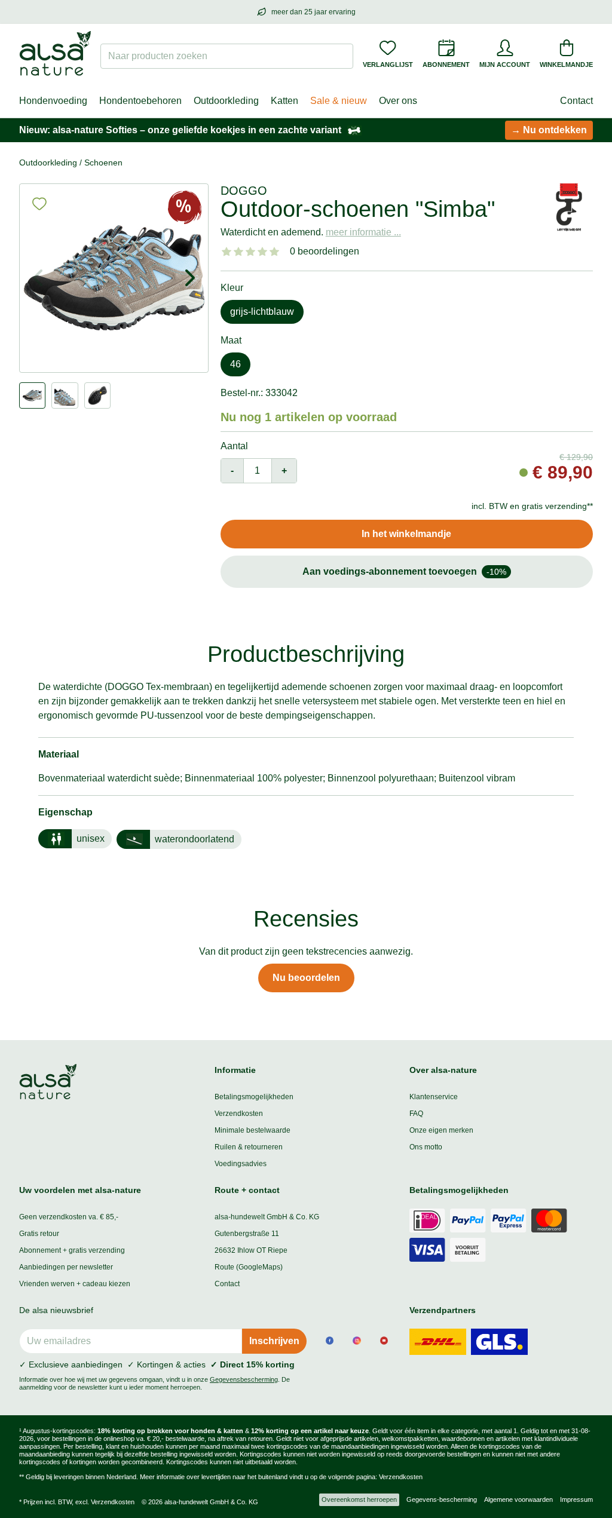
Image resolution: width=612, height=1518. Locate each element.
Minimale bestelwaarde (252, 1130)
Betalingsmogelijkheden (254, 1097)
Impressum (576, 1499)
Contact (576, 101)
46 (235, 364)
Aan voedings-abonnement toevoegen (404, 571)
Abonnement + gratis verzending (72, 1250)
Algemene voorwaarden (518, 1499)
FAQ (416, 1113)
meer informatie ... (363, 232)
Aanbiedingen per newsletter (66, 1267)
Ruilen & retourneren (249, 1147)
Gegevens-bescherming (441, 1499)
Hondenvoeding (53, 101)
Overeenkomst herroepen (359, 1499)
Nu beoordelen (306, 978)
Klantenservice (433, 1097)
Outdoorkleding (226, 101)
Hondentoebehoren (140, 101)
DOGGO (244, 190)
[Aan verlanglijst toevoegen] (39, 204)
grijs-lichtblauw (262, 311)
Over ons (398, 101)
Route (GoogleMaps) (249, 1267)
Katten (284, 101)
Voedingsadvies (241, 1164)
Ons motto (425, 1147)
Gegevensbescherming (244, 1379)
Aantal (234, 446)
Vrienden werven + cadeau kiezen (74, 1284)
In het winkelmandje (406, 534)
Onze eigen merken (441, 1130)
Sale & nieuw (338, 101)
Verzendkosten (239, 1113)
